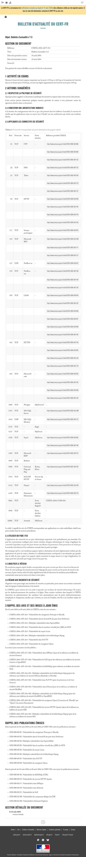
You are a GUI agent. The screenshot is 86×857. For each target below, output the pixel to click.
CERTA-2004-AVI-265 (15, 750)
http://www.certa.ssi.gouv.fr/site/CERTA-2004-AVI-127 (62, 255)
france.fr (57, 834)
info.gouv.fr (49, 834)
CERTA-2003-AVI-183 (15, 775)
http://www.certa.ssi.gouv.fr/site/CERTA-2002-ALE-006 (63, 411)
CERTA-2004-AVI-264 (15, 745)
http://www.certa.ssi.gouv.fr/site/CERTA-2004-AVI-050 (62, 199)
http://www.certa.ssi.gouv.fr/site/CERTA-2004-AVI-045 (62, 295)
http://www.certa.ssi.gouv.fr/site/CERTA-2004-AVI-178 (62, 366)
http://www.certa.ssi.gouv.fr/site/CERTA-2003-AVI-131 (62, 191)
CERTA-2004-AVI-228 (15, 788)
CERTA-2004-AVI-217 (15, 783)
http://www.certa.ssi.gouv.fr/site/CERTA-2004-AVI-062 (62, 437)
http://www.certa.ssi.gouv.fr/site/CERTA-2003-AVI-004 (62, 327)
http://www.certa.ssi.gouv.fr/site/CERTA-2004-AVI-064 (62, 152)
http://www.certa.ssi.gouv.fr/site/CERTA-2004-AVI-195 (62, 207)
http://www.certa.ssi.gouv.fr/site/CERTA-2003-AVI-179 (62, 183)
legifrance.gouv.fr (39, 834)
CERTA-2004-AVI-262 (15, 737)
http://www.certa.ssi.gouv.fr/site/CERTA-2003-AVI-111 (62, 247)
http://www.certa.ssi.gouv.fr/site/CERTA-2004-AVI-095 (62, 350)
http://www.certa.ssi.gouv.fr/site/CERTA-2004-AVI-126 (62, 288)
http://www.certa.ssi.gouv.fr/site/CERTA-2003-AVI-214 (62, 493)
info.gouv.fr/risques (67, 834)
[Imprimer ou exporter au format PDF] (6, 17)
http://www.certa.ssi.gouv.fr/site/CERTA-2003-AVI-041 (62, 319)
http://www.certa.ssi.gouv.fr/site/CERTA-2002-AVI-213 (62, 453)
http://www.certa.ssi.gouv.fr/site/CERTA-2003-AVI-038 (62, 390)
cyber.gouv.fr (16, 834)
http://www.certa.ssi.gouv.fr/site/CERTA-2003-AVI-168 (62, 271)
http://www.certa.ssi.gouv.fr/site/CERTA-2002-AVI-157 (62, 419)
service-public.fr (27, 834)
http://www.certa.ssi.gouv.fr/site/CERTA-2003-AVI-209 (62, 175)
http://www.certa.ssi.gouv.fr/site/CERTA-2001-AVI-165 (62, 467)
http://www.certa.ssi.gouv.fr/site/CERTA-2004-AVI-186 (62, 445)
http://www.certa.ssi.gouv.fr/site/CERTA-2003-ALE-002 (63, 239)
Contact (73, 829)
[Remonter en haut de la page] (43, 822)
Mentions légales (41, 829)
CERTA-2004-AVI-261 (15, 732)
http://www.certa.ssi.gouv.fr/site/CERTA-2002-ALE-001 (63, 485)
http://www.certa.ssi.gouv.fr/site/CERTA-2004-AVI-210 (62, 215)
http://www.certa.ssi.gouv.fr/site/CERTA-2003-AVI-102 (62, 303)
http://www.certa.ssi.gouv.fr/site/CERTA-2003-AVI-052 (62, 230)
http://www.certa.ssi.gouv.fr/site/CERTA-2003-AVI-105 (62, 382)
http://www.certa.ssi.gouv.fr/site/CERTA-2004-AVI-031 (62, 263)
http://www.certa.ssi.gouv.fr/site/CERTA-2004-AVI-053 (62, 374)
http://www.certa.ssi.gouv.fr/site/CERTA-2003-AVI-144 (62, 280)
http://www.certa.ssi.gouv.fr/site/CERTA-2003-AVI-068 (62, 311)
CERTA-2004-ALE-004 (15, 797)
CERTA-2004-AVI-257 (15, 792)
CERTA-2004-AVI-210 (15, 779)
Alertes (13, 829)
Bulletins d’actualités (28, 829)
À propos (65, 829)
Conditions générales (55, 829)
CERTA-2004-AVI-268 (15, 763)
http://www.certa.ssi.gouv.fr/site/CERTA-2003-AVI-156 (62, 342)
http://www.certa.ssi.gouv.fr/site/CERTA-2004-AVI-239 (62, 222)
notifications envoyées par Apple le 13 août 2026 (36, 8)
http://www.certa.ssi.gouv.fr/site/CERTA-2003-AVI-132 (62, 160)
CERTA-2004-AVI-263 (15, 741)
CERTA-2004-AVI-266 (15, 754)
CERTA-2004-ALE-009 (15, 801)
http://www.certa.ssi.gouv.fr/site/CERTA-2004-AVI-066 (62, 144)
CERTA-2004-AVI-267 (15, 758)
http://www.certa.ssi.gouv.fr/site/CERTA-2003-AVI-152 (62, 168)
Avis (18, 829)
